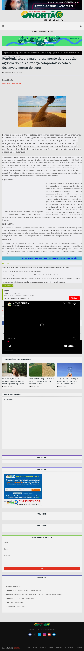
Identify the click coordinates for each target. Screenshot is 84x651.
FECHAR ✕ (74, 298)
